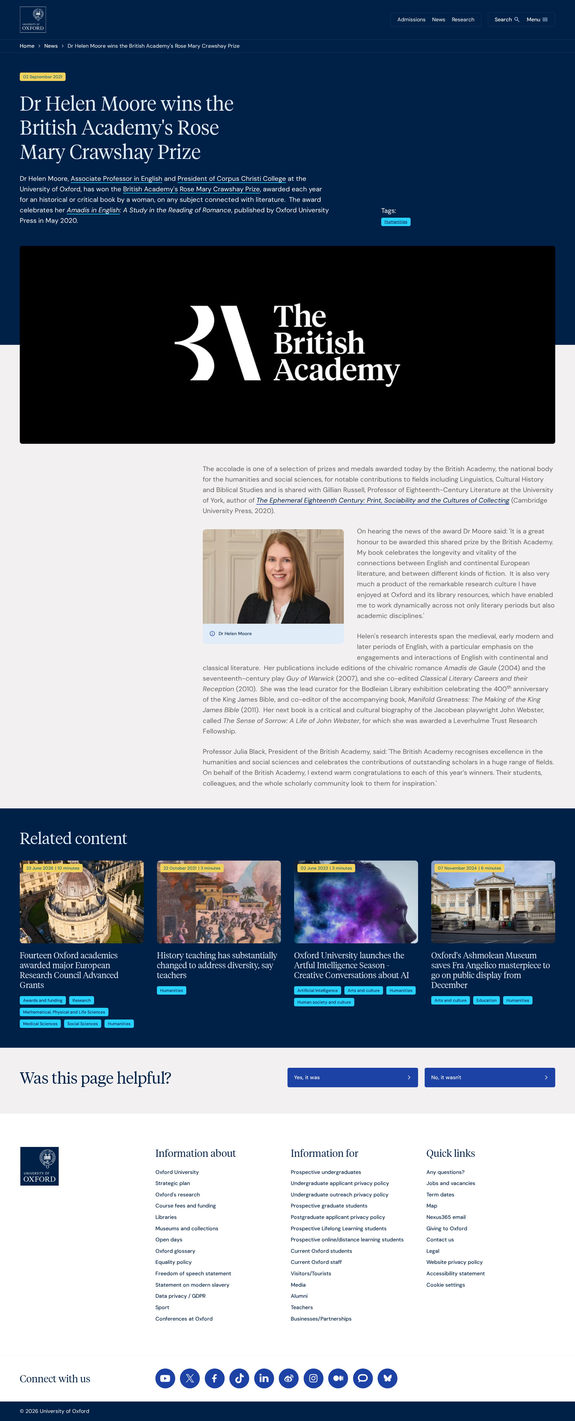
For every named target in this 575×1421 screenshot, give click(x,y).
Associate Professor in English (116, 178)
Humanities (396, 221)
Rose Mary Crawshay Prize (220, 189)
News (438, 19)
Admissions (411, 19)
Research (463, 19)
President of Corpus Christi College (232, 178)
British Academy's (150, 189)
